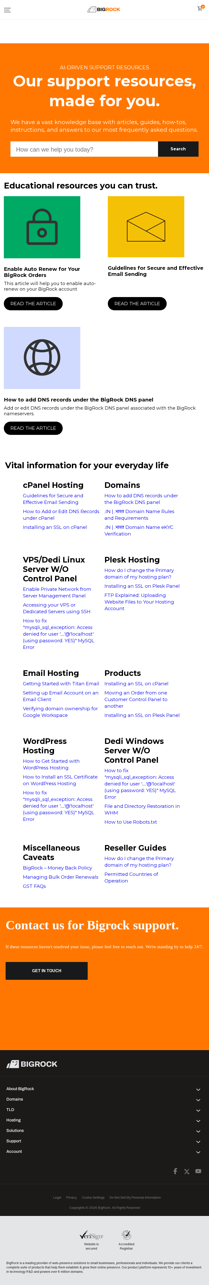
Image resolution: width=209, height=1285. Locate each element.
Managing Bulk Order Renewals (60, 877)
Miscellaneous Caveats (51, 852)
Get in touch (46, 971)
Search (178, 148)
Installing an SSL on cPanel (55, 527)
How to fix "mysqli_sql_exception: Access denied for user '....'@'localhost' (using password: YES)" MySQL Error (58, 634)
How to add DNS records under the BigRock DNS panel (78, 400)
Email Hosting (51, 673)
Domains (122, 485)
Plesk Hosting (132, 560)
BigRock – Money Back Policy (57, 868)
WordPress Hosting (45, 746)
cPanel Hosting (53, 485)
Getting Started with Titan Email (61, 684)
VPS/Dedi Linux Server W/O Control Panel (54, 569)
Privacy (71, 1197)
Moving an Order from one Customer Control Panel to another (135, 699)
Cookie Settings (93, 1197)
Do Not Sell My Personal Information (135, 1197)
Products (122, 673)
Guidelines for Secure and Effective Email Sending (155, 271)
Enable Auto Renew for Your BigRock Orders (42, 272)
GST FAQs (34, 886)
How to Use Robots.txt (130, 822)
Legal (57, 1197)
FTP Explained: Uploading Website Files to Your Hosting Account (139, 601)
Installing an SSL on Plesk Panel (142, 586)
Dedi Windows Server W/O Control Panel (134, 751)
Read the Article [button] (33, 303)
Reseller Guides (135, 848)
